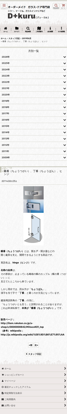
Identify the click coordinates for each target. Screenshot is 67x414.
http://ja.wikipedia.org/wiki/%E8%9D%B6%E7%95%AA (32, 334)
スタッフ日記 (34, 354)
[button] (4, 6)
